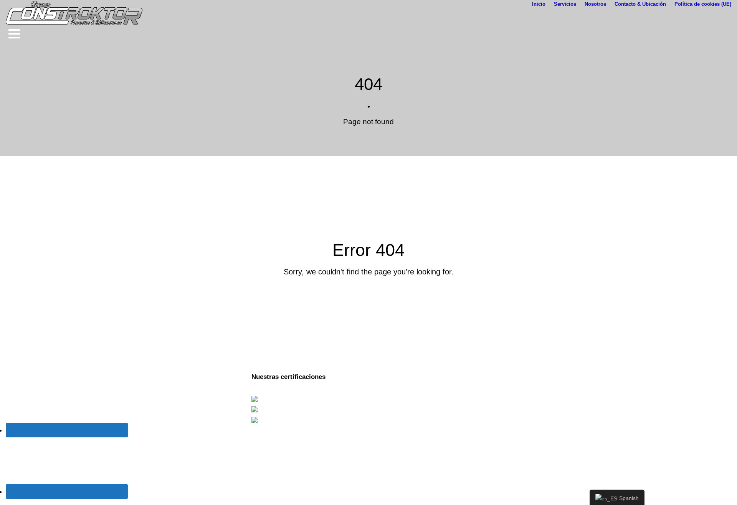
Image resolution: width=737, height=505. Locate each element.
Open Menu (14, 33)
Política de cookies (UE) (702, 4)
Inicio (538, 4)
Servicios (565, 4)
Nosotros (595, 4)
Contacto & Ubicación (640, 4)
